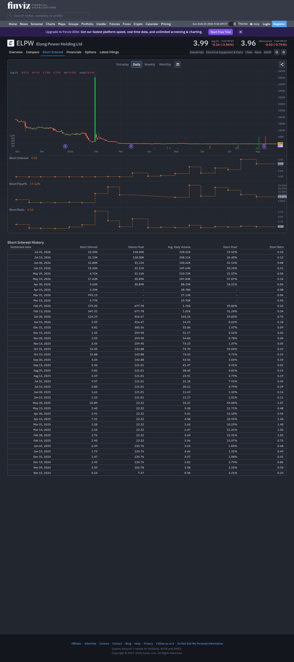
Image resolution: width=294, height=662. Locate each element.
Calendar (152, 24)
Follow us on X (165, 643)
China (248, 52)
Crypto (138, 24)
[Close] (240, 31)
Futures (114, 24)
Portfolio (87, 24)
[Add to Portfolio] (284, 52)
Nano (258, 52)
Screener (37, 24)
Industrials (197, 52)
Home (13, 24)
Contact (117, 643)
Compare (32, 52)
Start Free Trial (220, 32)
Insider (101, 24)
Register (279, 24)
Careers (104, 643)
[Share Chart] (282, 64)
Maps (61, 24)
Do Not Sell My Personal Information (200, 643)
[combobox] (48, 15)
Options (90, 52)
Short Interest (53, 52)
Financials (74, 52)
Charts (50, 24)
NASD (267, 52)
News (24, 24)
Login (266, 24)
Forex (127, 24)
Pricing (166, 24)
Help (256, 24)
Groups (73, 24)
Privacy (148, 643)
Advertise (90, 643)
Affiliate (76, 643)
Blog (128, 643)
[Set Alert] (277, 52)
